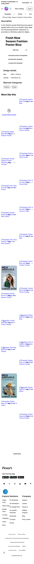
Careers (24, 503)
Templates (5, 518)
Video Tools (6, 506)
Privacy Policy (21, 534)
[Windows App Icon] (21, 478)
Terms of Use (12, 534)
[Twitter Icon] (9, 484)
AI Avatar (12, 519)
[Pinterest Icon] (30, 484)
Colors (4, 521)
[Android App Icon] (13, 478)
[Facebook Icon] (4, 484)
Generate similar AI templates (17, 55)
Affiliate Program (24, 511)
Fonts (4, 525)
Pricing (12, 523)
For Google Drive (15, 507)
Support (24, 500)
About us (25, 507)
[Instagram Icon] (15, 484)
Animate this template (15, 59)
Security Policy (12, 550)
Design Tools (4, 510)
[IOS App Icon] (5, 478)
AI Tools (4, 515)
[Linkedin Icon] (20, 484)
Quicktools (13, 516)
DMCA (24, 546)
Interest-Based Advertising (17, 542)
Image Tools (4, 501)
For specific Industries (13, 511)
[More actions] (14, 134)
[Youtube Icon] (25, 484)
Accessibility (22, 550)
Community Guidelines (14, 546)
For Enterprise (14, 500)
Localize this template (15, 63)
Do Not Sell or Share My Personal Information (17, 538)
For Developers (14, 503)
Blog (23, 516)
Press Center (26, 519)
